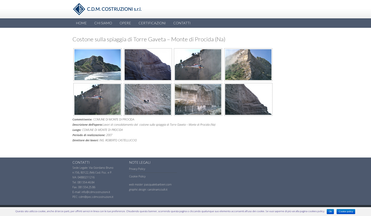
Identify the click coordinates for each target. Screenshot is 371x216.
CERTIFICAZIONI (152, 23)
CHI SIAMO (103, 23)
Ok (330, 211)
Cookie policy (346, 211)
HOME (81, 23)
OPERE (125, 23)
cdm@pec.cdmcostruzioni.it (96, 197)
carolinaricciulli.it (157, 189)
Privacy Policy (137, 169)
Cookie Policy (137, 176)
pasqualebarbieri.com (158, 184)
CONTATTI (182, 23)
